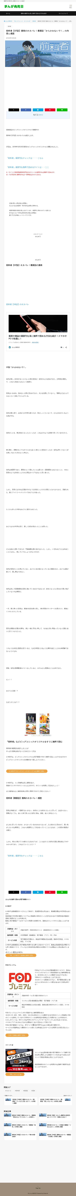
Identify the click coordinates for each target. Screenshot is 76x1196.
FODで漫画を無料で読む (17, 1035)
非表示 (40, 115)
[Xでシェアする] (14, 109)
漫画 (33, 1090)
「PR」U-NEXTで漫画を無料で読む (20, 955)
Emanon (46, 1193)
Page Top (38, 1188)
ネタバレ (8, 1090)
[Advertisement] (38, 85)
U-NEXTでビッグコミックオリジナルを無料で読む (26, 771)
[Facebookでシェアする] (26, 109)
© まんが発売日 (32, 1193)
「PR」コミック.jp (15, 1074)
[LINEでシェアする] (62, 109)
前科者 (9, 26)
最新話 (26, 1090)
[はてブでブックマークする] (38, 109)
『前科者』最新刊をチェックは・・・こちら (24, 158)
